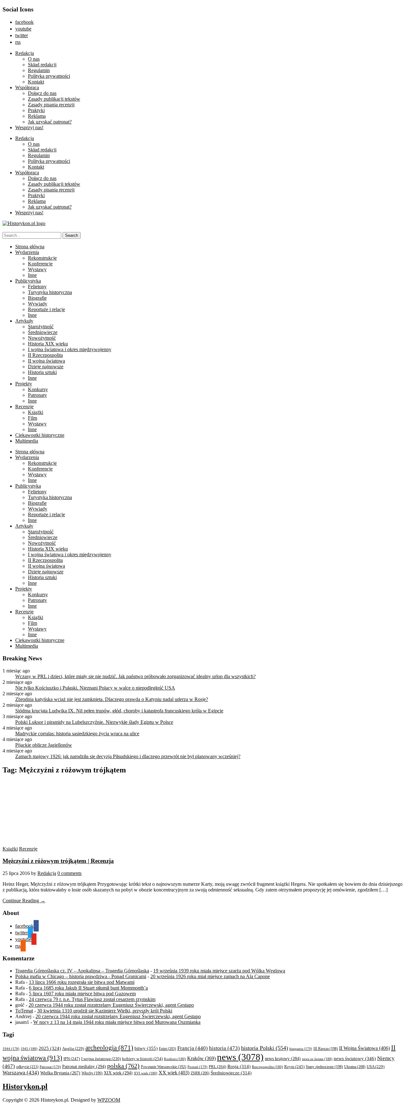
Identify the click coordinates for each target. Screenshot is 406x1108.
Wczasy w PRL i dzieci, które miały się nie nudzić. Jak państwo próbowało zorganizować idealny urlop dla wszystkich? (135, 676)
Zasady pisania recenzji (51, 104)
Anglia (73, 1048)
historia (224, 1048)
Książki (35, 412)
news (240, 1057)
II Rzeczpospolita (45, 355)
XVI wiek (145, 1073)
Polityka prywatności (49, 76)
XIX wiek (118, 1072)
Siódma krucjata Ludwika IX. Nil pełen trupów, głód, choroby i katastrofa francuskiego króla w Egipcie (119, 710)
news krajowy (283, 1058)
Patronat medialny (84, 1066)
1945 (29, 1049)
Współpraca (27, 87)
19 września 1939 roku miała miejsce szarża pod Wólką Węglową (219, 970)
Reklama (37, 116)
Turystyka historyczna (50, 292)
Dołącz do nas (42, 93)
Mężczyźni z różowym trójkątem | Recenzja (58, 861)
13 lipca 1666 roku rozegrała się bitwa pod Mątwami (81, 982)
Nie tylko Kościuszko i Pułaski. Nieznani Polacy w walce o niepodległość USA (95, 688)
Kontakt (36, 81)
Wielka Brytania (60, 1073)
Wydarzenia (27, 252)
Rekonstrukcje (42, 258)
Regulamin (39, 70)
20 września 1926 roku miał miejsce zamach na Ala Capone (210, 976)
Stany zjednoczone (324, 1067)
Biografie (37, 298)
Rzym (294, 1066)
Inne (32, 275)
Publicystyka (28, 281)
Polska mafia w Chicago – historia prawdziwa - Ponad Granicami (80, 976)
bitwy (146, 1048)
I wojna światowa (101, 1059)
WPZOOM (108, 1100)
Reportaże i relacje (46, 309)
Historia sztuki (42, 372)
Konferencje (40, 263)
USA (375, 1067)
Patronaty (37, 395)
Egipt (167, 1048)
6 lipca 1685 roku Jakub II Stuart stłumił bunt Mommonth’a (88, 988)
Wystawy (37, 269)
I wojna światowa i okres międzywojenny (69, 349)
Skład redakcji (42, 64)
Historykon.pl (25, 1086)
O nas (34, 59)
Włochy (92, 1073)
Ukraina (354, 1067)
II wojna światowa (46, 361)
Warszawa (21, 1073)
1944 (11, 1049)
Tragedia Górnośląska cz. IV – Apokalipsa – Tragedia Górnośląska (82, 970)
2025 (50, 1048)
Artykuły (24, 321)
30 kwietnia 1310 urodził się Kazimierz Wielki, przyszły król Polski (104, 1010)
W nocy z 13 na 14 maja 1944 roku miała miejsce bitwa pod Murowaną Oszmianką (116, 1022)
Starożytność (41, 326)
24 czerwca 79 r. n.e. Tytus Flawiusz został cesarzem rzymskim (92, 999)
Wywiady (37, 303)
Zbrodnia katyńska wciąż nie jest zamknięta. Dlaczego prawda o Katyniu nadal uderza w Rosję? (111, 699)
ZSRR (200, 1073)
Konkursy (38, 389)
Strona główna (29, 246)
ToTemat (24, 1010)
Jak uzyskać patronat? (50, 121)
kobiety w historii (142, 1058)
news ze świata (317, 1059)
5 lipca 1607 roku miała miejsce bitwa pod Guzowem (82, 993)
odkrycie (27, 1067)
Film (32, 418)
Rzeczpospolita (267, 1067)
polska (123, 1065)
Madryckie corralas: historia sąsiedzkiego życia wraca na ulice (77, 733)
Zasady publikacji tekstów (54, 99)
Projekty (23, 383)
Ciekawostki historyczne (39, 435)
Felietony (37, 286)
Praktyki (36, 110)
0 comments (69, 873)
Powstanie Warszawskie (163, 1067)
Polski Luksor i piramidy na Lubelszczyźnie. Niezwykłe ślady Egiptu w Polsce (94, 722)
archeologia (109, 1047)
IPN (71, 1058)
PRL (217, 1066)
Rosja (239, 1066)
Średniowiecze (42, 332)
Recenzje (24, 406)
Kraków (201, 1058)
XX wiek (174, 1073)
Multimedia (26, 441)
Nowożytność (42, 338)
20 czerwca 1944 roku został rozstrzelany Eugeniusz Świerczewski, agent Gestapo (111, 1005)
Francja (192, 1048)
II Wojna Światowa (364, 1048)
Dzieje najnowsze (45, 366)
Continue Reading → (24, 900)
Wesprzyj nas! (29, 127)
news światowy (355, 1058)
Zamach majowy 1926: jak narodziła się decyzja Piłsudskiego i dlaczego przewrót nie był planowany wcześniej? (127, 756)
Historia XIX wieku (48, 343)
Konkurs (175, 1059)
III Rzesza (325, 1049)
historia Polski (264, 1048)
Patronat (50, 1067)
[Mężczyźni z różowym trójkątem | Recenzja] (63, 843)
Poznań (197, 1067)
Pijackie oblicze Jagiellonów (43, 745)
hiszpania (300, 1049)
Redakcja (24, 53)
